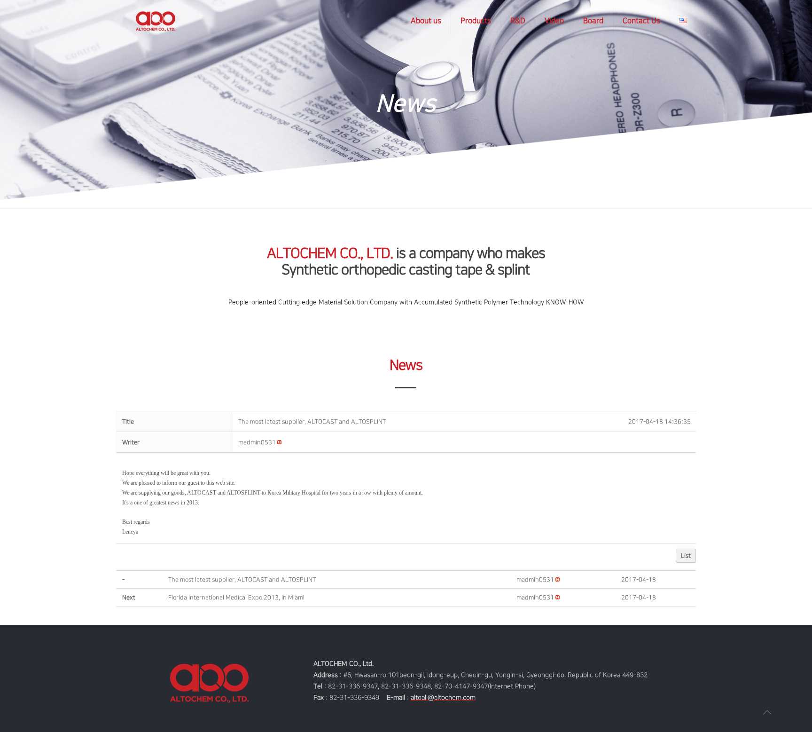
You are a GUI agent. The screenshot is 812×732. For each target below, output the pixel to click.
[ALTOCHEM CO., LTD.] (155, 21)
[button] (257, 442)
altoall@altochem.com (443, 697)
